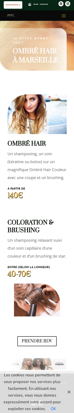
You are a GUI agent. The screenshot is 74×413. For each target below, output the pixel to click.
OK (53, 408)
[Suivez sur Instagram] (67, 3)
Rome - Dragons (41, 4)
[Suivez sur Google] (61, 3)
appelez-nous (12, 5)
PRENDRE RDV (37, 341)
